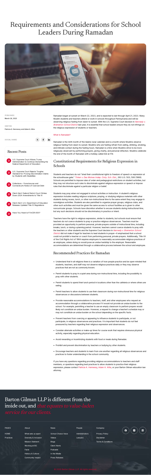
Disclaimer (100, 438)
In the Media (56, 454)
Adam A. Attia (104, 367)
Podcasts (54, 450)
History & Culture (32, 454)
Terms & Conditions (104, 442)
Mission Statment (32, 442)
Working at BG (31, 446)
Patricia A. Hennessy (87, 367)
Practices (8, 438)
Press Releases (57, 458)
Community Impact (32, 458)
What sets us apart (32, 434)
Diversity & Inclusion (33, 438)
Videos (53, 438)
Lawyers (79, 438)
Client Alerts (56, 446)
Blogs (53, 442)
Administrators (82, 434)
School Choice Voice (59, 434)
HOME (7, 434)
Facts (27, 450)
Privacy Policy (102, 434)
